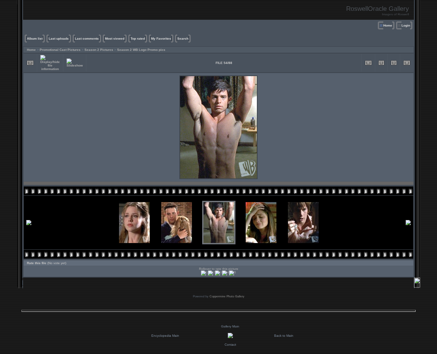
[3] (218, 273)
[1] (204, 273)
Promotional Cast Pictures (60, 49)
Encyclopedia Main (165, 335)
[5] (232, 273)
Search (182, 38)
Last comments (87, 38)
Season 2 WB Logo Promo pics (141, 49)
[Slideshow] (74, 63)
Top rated (138, 38)
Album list (35, 38)
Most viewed (114, 38)
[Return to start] (368, 62)
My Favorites (161, 38)
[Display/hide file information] (50, 63)
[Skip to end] (406, 62)
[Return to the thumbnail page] (30, 62)
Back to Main (283, 335)
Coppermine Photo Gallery (227, 296)
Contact (230, 344)
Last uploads (59, 38)
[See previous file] (381, 62)
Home (387, 25)
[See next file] (394, 62)
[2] (211, 273)
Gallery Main (230, 326)
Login (405, 25)
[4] (225, 273)
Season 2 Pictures (98, 49)
